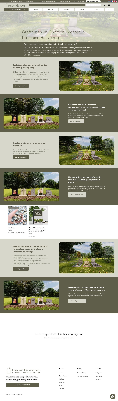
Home (61, 373)
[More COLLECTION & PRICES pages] (24, 9)
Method (61, 379)
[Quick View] (38, 215)
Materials (62, 382)
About (61, 385)
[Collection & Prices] (69, 376)
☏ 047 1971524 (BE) (79, 1)
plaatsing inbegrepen (19, 232)
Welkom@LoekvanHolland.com (48, 1)
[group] (59, 221)
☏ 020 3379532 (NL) (65, 1)
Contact (61, 388)
